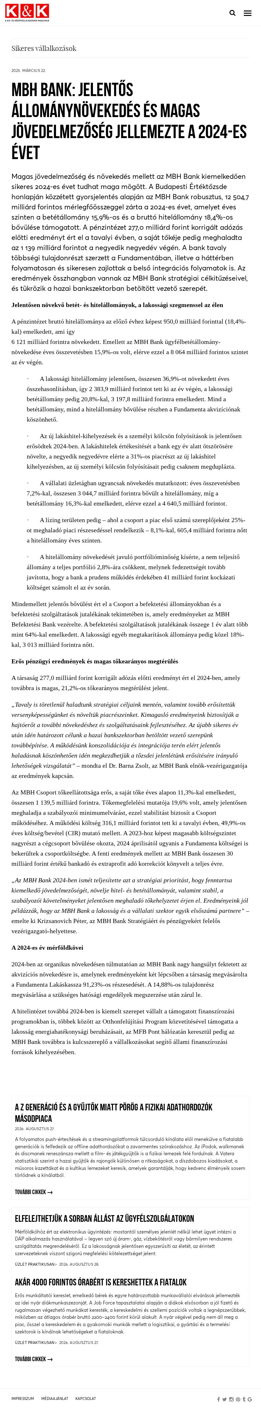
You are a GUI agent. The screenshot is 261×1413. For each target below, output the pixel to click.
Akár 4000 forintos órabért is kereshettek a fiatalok (101, 1283)
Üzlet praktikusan (35, 1264)
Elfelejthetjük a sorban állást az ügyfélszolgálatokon (104, 1219)
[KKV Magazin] (27, 12)
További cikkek (30, 1192)
